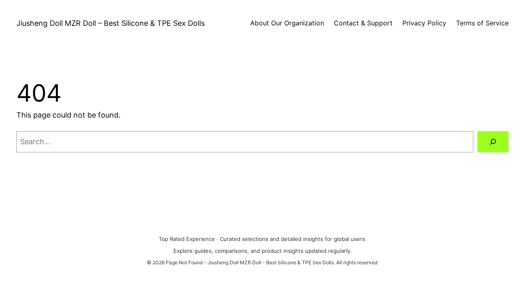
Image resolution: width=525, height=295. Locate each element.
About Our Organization (287, 23)
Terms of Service (482, 23)
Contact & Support (363, 23)
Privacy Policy (424, 23)
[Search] (493, 141)
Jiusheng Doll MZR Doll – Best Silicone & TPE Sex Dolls (110, 23)
